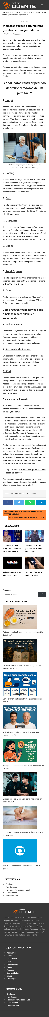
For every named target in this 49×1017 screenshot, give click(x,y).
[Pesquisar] (42, 594)
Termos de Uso (12, 896)
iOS (43, 421)
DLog (8, 290)
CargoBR (11, 220)
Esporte (10, 967)
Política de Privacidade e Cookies (19, 890)
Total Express (13, 271)
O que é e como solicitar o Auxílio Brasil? (26, 518)
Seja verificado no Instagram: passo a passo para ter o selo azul (23, 513)
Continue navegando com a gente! (21, 493)
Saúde (9, 976)
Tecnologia (11, 979)
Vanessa (17, 34)
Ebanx (9, 245)
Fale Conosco (11, 887)
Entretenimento (13, 964)
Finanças (10, 970)
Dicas (9, 961)
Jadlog (9, 173)
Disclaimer (10, 884)
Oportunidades (13, 973)
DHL (8, 198)
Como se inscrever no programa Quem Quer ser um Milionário (12, 548)
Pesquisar (7, 590)
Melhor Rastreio (14, 324)
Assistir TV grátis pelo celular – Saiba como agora (33, 548)
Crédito (9, 956)
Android (36, 421)
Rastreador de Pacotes (18, 349)
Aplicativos (11, 953)
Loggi (9, 100)
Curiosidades (12, 959)
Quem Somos (11, 893)
